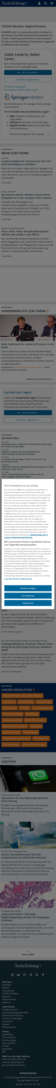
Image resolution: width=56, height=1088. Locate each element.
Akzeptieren (27, 603)
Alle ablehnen (28, 595)
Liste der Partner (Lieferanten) (18, 579)
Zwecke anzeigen (28, 588)
